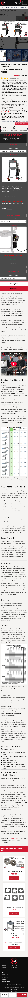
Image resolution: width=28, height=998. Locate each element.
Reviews (4, 967)
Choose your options (21, 124)
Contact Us (14, 965)
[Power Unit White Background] (13, 240)
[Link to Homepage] (14, 961)
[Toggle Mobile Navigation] (24, 3)
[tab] (14, 283)
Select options (14, 947)
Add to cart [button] (14, 878)
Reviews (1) (14, 288)
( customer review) (13, 78)
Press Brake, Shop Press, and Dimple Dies (18, 7)
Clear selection (14, 154)
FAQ (23, 838)
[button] (26, 55)
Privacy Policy (5, 974)
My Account (14, 967)
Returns (4, 979)
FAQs (3, 972)
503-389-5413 (15, 989)
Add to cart (22, 995)
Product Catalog (6, 981)
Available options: (13, 148)
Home (3, 7)
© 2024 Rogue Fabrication (14, 984)
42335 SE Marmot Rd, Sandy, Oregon (14, 987)
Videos (3, 970)
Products (7, 7)
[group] (14, 29)
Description (14, 284)
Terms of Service (15, 838)
